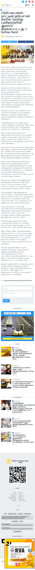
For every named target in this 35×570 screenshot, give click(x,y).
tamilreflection (17, 531)
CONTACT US (13, 494)
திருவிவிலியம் (12, 497)
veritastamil (28, 514)
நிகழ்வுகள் (5, 10)
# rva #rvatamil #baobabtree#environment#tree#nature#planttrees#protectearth (17, 528)
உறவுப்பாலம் (22, 500)
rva (5, 514)
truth (21, 521)
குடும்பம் (16, 365)
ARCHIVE (20, 494)
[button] (9, 42)
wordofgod (15, 521)
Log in (18, 505)
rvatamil (21, 514)
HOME (15, 493)
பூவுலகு (14, 500)
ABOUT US (20, 493)
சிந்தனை (17, 348)
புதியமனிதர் (12, 499)
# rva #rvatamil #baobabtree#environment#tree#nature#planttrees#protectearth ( (17, 524)
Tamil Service (10, 37)
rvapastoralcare (12, 514)
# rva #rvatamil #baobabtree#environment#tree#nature (18, 280)
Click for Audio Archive (17, 339)
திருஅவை (17, 379)
